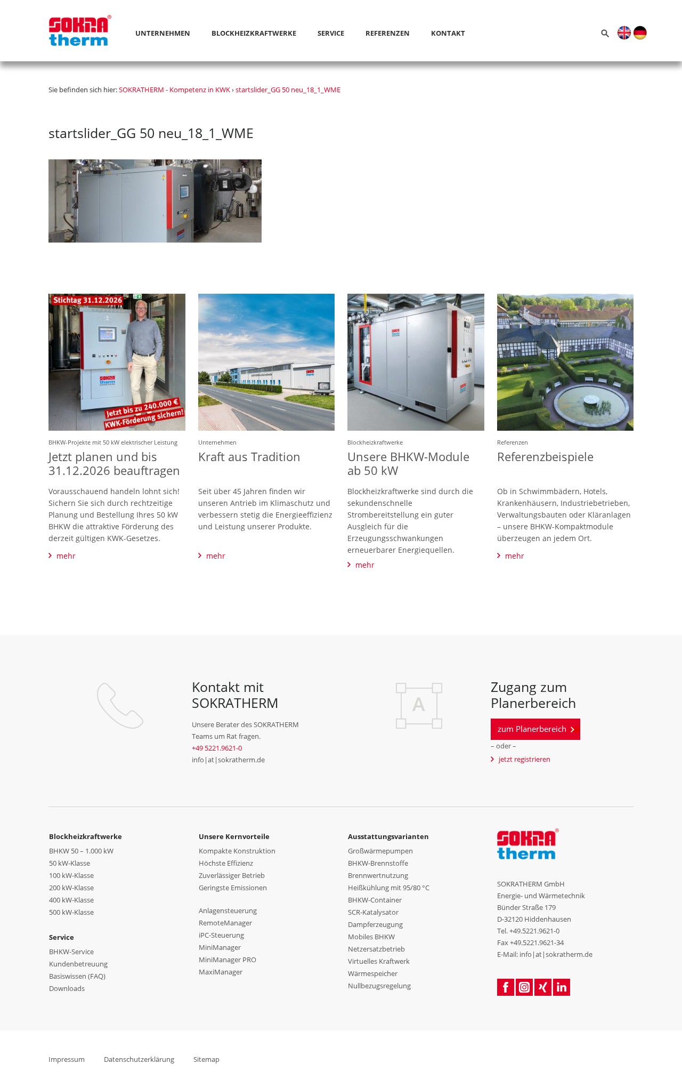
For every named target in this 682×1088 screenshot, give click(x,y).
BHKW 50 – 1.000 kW (81, 851)
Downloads (67, 988)
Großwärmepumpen (380, 851)
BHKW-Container (375, 900)
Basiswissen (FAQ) (77, 976)
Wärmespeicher (372, 973)
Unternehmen (162, 33)
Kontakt (448, 33)
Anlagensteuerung (228, 910)
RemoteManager (225, 923)
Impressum (66, 1059)
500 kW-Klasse (71, 912)
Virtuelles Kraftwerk (379, 961)
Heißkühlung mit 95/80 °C (388, 887)
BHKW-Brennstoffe (378, 863)
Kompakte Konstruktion (237, 851)
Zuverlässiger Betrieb (232, 875)
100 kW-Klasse (71, 875)
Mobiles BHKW (371, 936)
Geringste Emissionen (233, 887)
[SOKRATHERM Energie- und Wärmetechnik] (528, 843)
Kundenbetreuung (78, 964)
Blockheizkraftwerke (254, 33)
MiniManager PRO (227, 959)
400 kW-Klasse (71, 900)
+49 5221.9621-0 (217, 748)
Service (331, 33)
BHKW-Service (71, 951)
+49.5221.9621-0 (534, 931)
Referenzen (388, 33)
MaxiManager (220, 972)
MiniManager (220, 947)
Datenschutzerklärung (139, 1059)
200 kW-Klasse (71, 887)
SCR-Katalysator (373, 912)
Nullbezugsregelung (379, 985)
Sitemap (206, 1059)
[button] (624, 32)
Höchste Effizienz (226, 863)
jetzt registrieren (524, 759)
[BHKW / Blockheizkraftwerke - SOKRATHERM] (80, 16)
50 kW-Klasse (69, 863)
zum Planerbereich (532, 728)
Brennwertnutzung (378, 875)
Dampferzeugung (375, 924)
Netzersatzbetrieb (376, 949)
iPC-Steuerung (221, 935)
